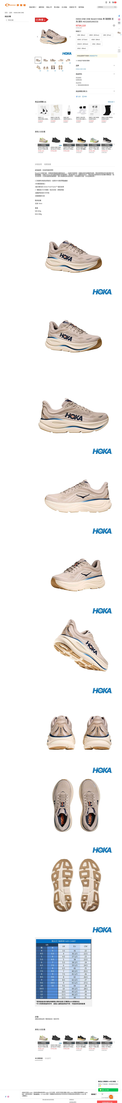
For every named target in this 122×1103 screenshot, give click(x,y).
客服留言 (71, 1099)
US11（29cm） (96, 44)
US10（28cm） (96, 39)
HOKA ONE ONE (81, 69)
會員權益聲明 (72, 1102)
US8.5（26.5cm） (94, 35)
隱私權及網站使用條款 (48, 1099)
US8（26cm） (81, 35)
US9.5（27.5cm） (82, 39)
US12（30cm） (82, 48)
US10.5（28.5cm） (83, 44)
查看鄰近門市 (93, 56)
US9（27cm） (107, 35)
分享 (79, 96)
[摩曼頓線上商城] (15, 5)
